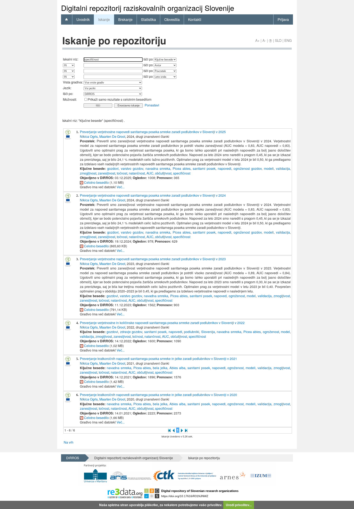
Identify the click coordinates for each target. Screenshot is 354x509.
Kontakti (194, 19)
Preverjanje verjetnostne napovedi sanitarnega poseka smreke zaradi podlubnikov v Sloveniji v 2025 (153, 131)
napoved (220, 295)
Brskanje (125, 19)
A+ (257, 40)
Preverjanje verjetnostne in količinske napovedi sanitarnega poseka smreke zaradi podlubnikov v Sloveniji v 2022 (162, 322)
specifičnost (181, 173)
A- (264, 40)
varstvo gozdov (132, 168)
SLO (278, 40)
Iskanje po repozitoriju (204, 457)
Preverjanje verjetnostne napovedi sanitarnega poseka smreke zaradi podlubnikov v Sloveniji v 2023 (153, 259)
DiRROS (72, 457)
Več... (121, 187)
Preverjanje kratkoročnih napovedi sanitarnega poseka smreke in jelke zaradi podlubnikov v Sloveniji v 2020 (158, 394)
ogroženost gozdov (248, 168)
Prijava (283, 19)
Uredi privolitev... (239, 504)
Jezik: (67, 88)
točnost (122, 173)
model (251, 295)
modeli (269, 168)
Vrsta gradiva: (73, 82)
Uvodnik (83, 19)
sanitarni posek (204, 168)
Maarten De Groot (112, 136)
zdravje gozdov (131, 331)
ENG (288, 40)
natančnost (137, 173)
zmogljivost (88, 173)
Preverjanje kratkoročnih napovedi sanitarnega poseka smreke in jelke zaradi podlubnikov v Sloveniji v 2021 (158, 358)
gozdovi (113, 168)
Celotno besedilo (96, 182)
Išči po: (68, 93)
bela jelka (160, 367)
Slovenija (208, 331)
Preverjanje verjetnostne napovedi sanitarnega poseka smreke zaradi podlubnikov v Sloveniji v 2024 (153, 195)
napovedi (224, 168)
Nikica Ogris (89, 136)
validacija (283, 168)
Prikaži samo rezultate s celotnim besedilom (119, 99)
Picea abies (182, 168)
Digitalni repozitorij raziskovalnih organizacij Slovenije (133, 457)
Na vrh (68, 442)
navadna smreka (157, 168)
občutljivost (163, 173)
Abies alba (177, 367)
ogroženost (237, 295)
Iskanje (104, 19)
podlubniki (191, 331)
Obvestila (172, 19)
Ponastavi (152, 105)
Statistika (148, 19)
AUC (149, 173)
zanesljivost (106, 173)
